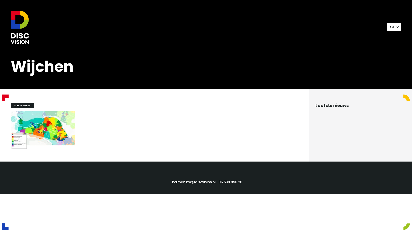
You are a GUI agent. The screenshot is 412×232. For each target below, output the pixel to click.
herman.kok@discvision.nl (194, 182)
